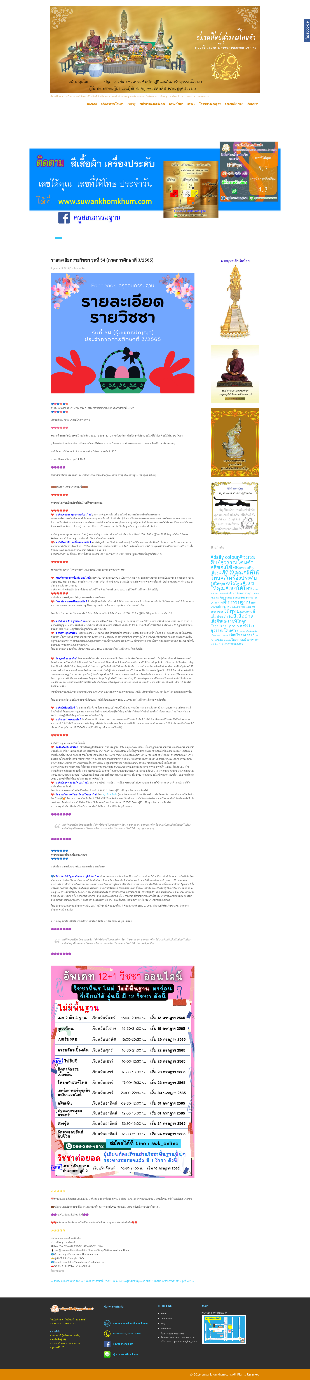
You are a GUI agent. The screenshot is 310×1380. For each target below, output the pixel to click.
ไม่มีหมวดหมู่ (58, 1270)
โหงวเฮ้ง (227, 640)
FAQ (163, 1323)
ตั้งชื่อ (222, 598)
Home (164, 1313)
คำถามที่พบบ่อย (234, 104)
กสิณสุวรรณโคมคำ (112, 104)
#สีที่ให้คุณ (231, 572)
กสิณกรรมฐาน (244, 593)
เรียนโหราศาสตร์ (241, 635)
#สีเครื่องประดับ (239, 577)
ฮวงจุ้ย (254, 631)
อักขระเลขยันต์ (244, 631)
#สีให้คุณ (218, 583)
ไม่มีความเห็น (78, 268)
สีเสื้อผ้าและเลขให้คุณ (152, 104)
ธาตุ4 (254, 598)
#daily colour (225, 556)
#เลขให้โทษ (239, 588)
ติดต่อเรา (252, 104)
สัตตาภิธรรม (246, 611)
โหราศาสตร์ (238, 639)
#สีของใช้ (221, 567)
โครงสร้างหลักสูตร (210, 104)
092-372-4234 (135, 1333)
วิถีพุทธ (231, 610)
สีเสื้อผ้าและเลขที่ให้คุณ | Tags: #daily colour (232, 621)
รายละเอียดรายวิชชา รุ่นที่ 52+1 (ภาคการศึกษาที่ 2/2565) (81, 1281)
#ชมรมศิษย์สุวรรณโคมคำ (233, 559)
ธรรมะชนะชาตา (242, 597)
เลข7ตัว (219, 639)
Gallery (131, 104)
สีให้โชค (249, 626)
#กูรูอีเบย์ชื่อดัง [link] (110, 794)
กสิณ (231, 593)
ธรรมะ (191, 104)
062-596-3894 (172, 1337)
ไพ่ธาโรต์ (219, 644)
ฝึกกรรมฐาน (236, 601)
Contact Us (166, 1318)
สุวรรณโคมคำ (223, 630)
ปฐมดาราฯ (217, 602)
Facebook (166, 1328)
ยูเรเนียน (236, 606)
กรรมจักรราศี (221, 593)
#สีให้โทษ (234, 583)
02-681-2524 (119, 1333)
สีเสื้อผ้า (241, 615)
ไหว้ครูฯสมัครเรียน (233, 644)
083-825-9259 (188, 1337)
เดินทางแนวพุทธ (219, 635)
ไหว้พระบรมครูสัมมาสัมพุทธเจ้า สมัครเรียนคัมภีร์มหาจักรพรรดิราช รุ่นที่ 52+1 (153, 1281)
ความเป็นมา (176, 104)
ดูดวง (216, 597)
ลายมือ (220, 611)
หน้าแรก (92, 104)
